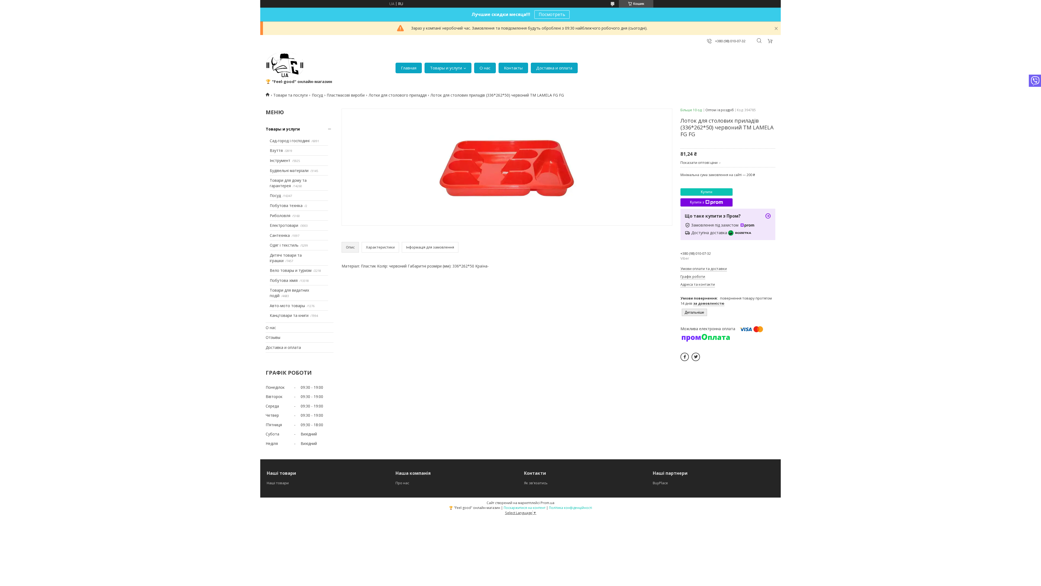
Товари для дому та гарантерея (288, 183)
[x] (696, 357)
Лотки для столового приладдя (398, 95)
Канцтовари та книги (289, 315)
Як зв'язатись (536, 482)
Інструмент (280, 160)
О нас (485, 68)
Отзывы (273, 337)
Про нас (402, 482)
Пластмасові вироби (346, 95)
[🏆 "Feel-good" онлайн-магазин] (285, 65)
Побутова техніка (286, 205)
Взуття (276, 150)
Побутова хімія (284, 280)
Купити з (697, 202)
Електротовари (284, 225)
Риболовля (280, 215)
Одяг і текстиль (284, 245)
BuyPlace (660, 482)
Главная (408, 68)
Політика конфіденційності (570, 507)
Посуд (317, 95)
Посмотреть (552, 14)
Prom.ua (547, 502)
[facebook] (684, 357)
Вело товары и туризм (290, 270)
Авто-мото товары (287, 305)
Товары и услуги (446, 68)
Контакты (513, 68)
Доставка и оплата (554, 68)
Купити (706, 192)
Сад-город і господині (290, 140)
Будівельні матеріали (289, 170)
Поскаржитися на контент (524, 507)
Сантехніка (280, 235)
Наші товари (278, 482)
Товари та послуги (290, 95)
